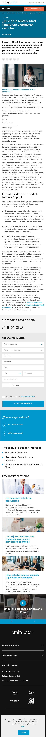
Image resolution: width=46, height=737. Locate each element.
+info (22, 727)
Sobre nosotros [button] (9, 655)
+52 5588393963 (15, 424)
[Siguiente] (34, 621)
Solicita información (33, 8)
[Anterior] (11, 621)
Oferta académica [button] (10, 646)
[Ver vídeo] (23, 603)
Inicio (3, 13)
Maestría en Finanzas (34, 302)
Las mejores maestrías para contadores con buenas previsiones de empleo (20, 539)
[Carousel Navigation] (23, 621)
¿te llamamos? (15, 433)
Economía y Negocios (24, 13)
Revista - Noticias (12, 13)
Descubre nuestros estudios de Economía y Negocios (18, 90)
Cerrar (23, 732)
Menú (8, 8)
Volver (6, 17)
